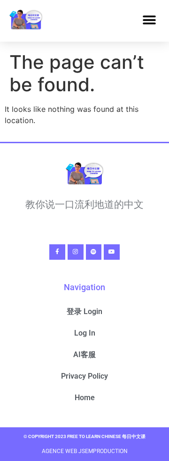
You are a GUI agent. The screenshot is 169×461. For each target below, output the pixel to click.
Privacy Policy (84, 376)
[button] (149, 20)
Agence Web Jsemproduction (85, 451)
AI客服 (84, 354)
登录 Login (84, 311)
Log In (84, 333)
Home (85, 397)
